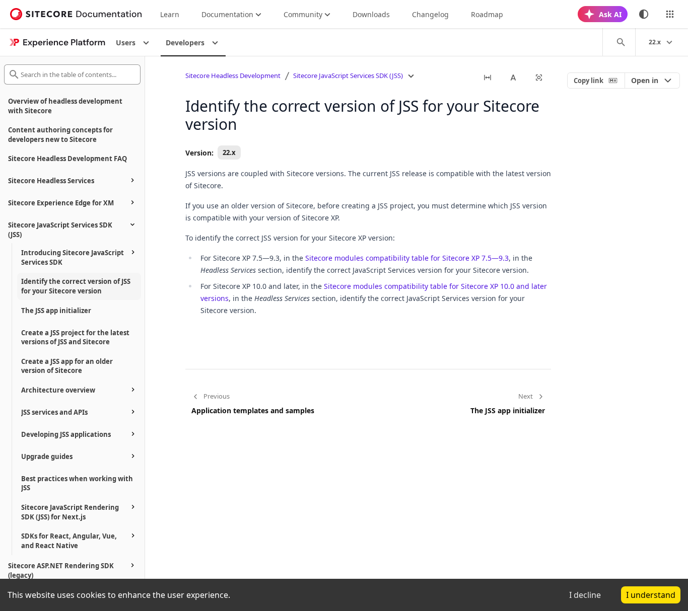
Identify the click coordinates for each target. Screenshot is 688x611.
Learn (169, 14)
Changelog (430, 14)
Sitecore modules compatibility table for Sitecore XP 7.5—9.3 (407, 258)
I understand (650, 594)
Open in (644, 80)
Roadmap (487, 14)
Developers (185, 42)
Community (303, 14)
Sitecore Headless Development (233, 75)
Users (125, 42)
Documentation (227, 14)
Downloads (371, 14)
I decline (585, 594)
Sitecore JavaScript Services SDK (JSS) (348, 75)
